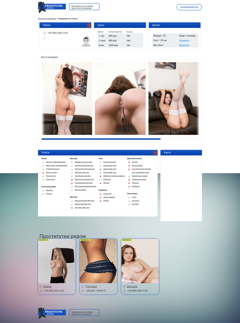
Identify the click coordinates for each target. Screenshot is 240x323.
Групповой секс (110, 172)
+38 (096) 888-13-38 (58, 33)
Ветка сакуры (80, 190)
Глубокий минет (53, 169)
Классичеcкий (109, 162)
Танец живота (109, 197)
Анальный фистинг (83, 204)
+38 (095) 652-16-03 (54, 290)
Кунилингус (51, 176)
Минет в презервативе (55, 162)
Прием (49, 194)
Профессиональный (83, 162)
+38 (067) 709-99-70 (96, 290)
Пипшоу (135, 183)
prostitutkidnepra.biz (189, 7)
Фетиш (106, 183)
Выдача (49, 190)
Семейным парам (139, 176)
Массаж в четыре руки (84, 179)
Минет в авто (51, 172)
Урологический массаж (85, 169)
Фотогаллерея (49, 57)
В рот (134, 197)
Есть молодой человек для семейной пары (141, 170)
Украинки (184, 40)
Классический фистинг (85, 201)
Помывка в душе (139, 179)
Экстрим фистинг (82, 207)
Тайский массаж (82, 172)
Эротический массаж (84, 165)
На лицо (135, 204)
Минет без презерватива (56, 165)
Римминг (136, 186)
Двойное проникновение (114, 176)
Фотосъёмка (137, 165)
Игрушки (107, 179)
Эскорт (135, 162)
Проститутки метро (47, 18)
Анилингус (50, 179)
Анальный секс (110, 165)
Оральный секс (110, 169)
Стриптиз (107, 194)
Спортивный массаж (83, 183)
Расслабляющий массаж (85, 186)
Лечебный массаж (83, 176)
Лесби (106, 201)
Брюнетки (184, 45)
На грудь (135, 201)
